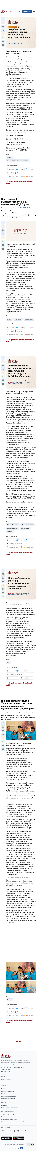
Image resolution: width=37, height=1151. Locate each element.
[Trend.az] (6, 11)
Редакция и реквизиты (7, 1091)
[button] (3, 19)
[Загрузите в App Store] (6, 1138)
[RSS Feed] (25, 1130)
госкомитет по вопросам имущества (17, 160)
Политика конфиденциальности (10, 1117)
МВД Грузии (17, 319)
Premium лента (5, 1082)
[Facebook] (6, 1130)
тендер (9, 157)
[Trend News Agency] (6, 1056)
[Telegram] (18, 1130)
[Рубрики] (34, 11)
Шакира (9, 999)
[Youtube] (14, 1130)
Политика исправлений (8, 1098)
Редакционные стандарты (8, 1096)
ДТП (8, 662)
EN (15, 1148)
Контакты (4, 1093)
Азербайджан (25, 528)
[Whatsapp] (2, 1130)
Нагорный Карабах (12, 528)
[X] (10, 1130)
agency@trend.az (5, 1071)
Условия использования (8, 1114)
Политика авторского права (9, 1119)
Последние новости (6, 1079)
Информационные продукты (9, 1107)
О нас (2, 1088)
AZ (18, 1148)
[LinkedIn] (21, 1130)
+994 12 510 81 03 (5, 1069)
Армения (9, 531)
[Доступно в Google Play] (18, 1138)
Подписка (4, 1105)
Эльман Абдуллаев (12, 524)
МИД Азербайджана (27, 524)
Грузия (9, 319)
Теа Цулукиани (29, 319)
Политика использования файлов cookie (12, 1122)
